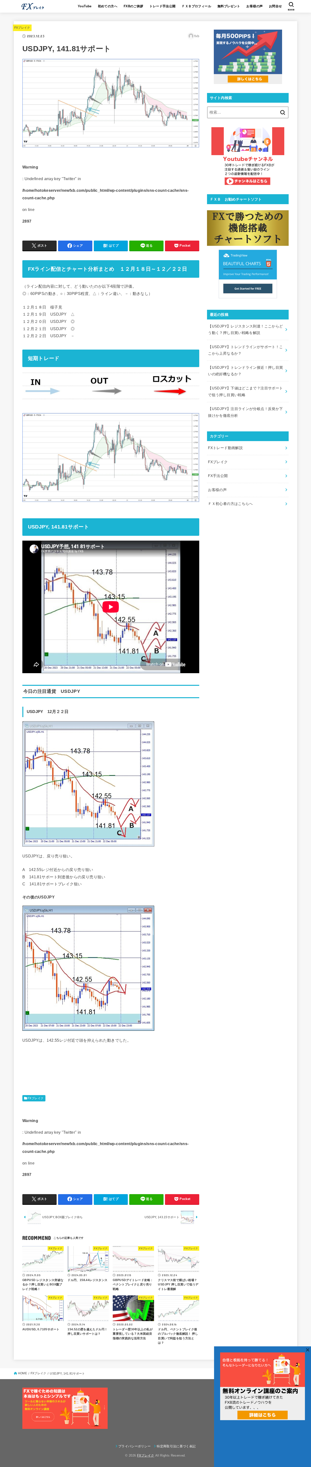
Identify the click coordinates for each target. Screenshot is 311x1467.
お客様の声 (254, 6)
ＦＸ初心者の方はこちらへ (230, 504)
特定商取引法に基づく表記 (176, 1446)
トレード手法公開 (162, 6)
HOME (22, 1373)
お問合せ (275, 6)
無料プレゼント (228, 6)
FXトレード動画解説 (225, 448)
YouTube (85, 6)
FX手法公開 (218, 476)
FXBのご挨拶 (133, 6)
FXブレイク (22, 27)
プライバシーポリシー (134, 1446)
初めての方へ (107, 6)
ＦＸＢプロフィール (196, 6)
